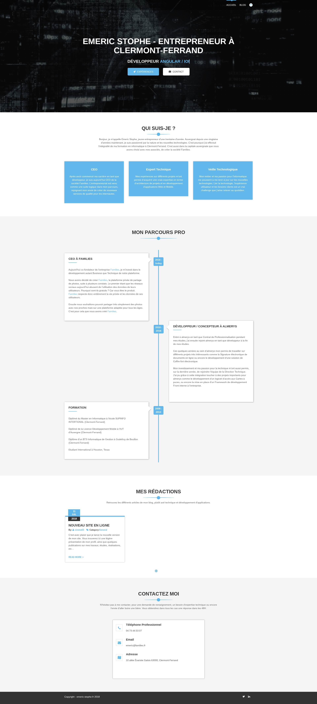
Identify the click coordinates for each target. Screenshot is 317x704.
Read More (75, 557)
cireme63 (79, 530)
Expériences (145, 71)
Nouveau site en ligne (89, 525)
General (103, 530)
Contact (178, 71)
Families (114, 269)
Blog (243, 5)
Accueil (231, 5)
